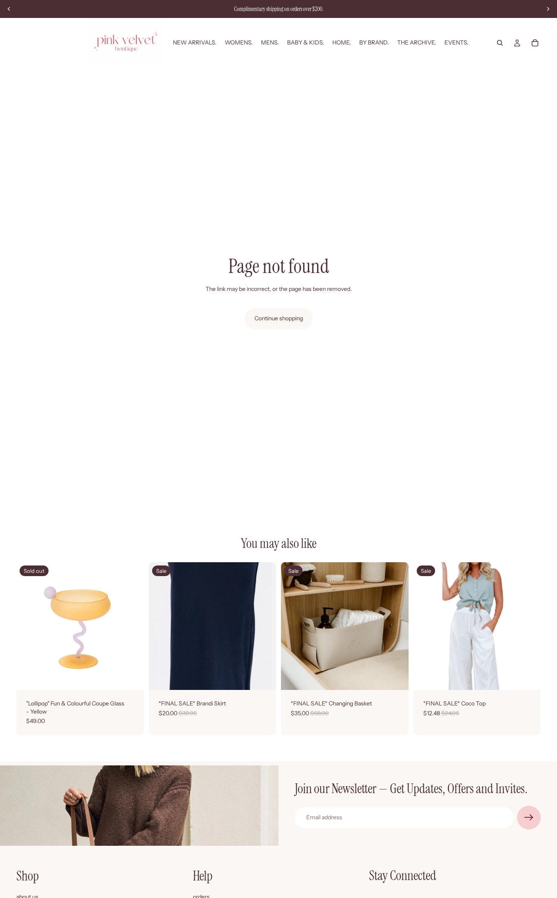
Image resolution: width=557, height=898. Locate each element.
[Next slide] (548, 9)
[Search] (500, 43)
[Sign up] (529, 817)
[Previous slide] (9, 9)
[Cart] (535, 43)
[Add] (396, 677)
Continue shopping (278, 318)
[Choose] (263, 677)
